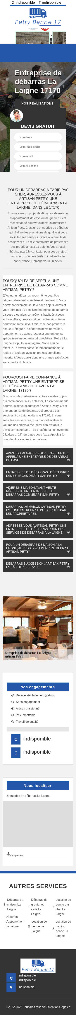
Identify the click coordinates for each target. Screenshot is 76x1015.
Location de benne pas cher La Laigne (63, 907)
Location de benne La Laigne (39, 926)
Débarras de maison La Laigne (15, 904)
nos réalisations (37, 103)
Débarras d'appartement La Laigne (14, 921)
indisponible (25, 2)
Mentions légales (59, 1007)
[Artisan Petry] (38, 16)
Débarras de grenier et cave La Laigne (39, 907)
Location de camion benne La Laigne (63, 928)
